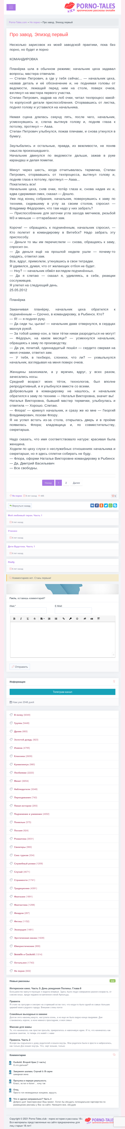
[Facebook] (97, 505)
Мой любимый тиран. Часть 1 (25, 515)
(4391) (25, 888)
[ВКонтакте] (92, 505)
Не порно (17, 495)
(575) (22, 822)
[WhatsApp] (110, 505)
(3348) (26, 789)
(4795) (22, 747)
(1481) (24, 929)
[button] (14, 619)
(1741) (24, 880)
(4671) (22, 871)
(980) (24, 764)
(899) (27, 946)
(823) (26, 739)
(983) (23, 846)
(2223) (24, 772)
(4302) (31, 813)
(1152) (21, 921)
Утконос (12, 530)
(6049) (22, 714)
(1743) (24, 962)
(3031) (24, 838)
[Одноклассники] (101, 505)
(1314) (28, 954)
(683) (21, 731)
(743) (25, 797)
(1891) (23, 896)
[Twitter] (106, 505)
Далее (76, 482)
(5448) (21, 723)
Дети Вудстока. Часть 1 (21, 546)
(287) (22, 913)
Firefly (11, 562)
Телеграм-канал (62, 692)
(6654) (21, 780)
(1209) (28, 863)
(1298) (24, 904)
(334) (24, 855)
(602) (22, 970)
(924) (21, 830)
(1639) (29, 937)
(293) (26, 805)
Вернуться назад (21, 505)
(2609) (23, 756)
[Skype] (115, 505)
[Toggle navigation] (11, 7)
